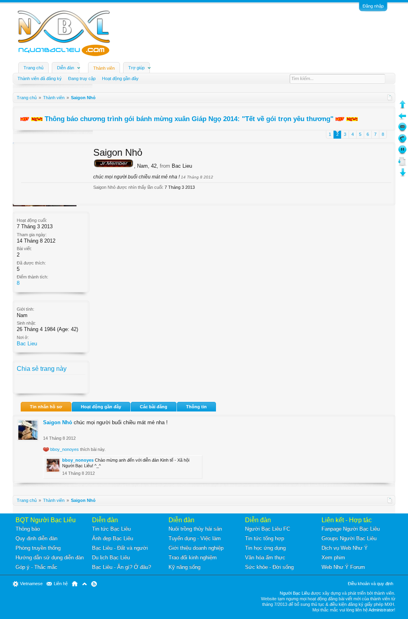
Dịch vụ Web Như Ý (345, 548)
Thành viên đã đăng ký (40, 78)
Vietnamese (31, 583)
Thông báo (28, 529)
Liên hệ (61, 583)
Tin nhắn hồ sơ (46, 406)
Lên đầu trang (84, 584)
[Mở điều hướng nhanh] (389, 97)
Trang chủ (33, 67)
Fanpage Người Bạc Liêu (351, 529)
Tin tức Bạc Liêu (111, 529)
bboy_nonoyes (64, 449)
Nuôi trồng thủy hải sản (195, 529)
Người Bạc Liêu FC (267, 529)
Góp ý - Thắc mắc (36, 567)
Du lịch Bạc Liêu (111, 557)
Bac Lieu (27, 344)
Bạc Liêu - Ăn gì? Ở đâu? (121, 567)
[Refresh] (402, 142)
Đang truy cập (82, 78)
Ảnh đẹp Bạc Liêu (112, 538)
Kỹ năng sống (184, 567)
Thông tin (196, 406)
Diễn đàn (65, 67)
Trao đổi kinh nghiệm (193, 557)
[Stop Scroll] (402, 153)
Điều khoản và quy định (370, 583)
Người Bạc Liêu (295, 593)
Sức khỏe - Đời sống (269, 567)
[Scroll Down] (402, 164)
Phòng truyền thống (38, 548)
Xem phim (333, 557)
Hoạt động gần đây (101, 406)
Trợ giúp (136, 67)
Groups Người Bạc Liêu (349, 538)
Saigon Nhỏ (57, 422)
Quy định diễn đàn (36, 538)
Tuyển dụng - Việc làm (195, 538)
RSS (94, 584)
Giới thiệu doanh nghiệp (196, 548)
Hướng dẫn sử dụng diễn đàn (50, 557)
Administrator (381, 609)
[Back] (402, 119)
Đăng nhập (373, 6)
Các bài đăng (153, 406)
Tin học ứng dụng (265, 548)
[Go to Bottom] (402, 175)
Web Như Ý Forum (343, 567)
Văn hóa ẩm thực (265, 557)
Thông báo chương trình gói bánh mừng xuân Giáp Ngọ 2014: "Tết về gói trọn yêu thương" (189, 119)
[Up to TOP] (402, 107)
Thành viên (104, 68)
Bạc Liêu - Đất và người (120, 548)
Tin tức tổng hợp (264, 538)
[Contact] (402, 130)
